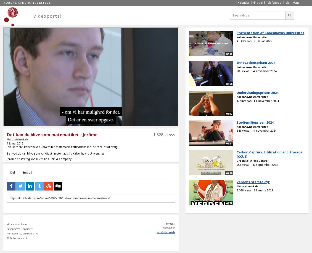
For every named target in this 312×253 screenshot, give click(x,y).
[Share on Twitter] (20, 186)
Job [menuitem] (287, 3)
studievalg (111, 147)
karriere (18, 147)
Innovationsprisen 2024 (256, 62)
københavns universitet (39, 147)
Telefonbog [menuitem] (273, 3)
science (98, 147)
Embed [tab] (27, 172)
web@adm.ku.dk (166, 232)
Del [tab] (12, 172)
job (9, 147)
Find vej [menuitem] (258, 3)
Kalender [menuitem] (243, 3)
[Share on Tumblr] (39, 186)
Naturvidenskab (17, 139)
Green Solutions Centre (252, 160)
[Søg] (289, 15)
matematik (63, 147)
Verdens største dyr (253, 182)
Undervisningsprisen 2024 (257, 92)
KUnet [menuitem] (296, 3)
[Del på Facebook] (11, 186)
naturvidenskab (81, 147)
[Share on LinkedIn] (30, 186)
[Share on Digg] (58, 186)
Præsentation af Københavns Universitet (270, 33)
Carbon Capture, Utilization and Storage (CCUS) (269, 154)
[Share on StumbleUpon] (48, 186)
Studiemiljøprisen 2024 (255, 122)
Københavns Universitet (252, 37)
